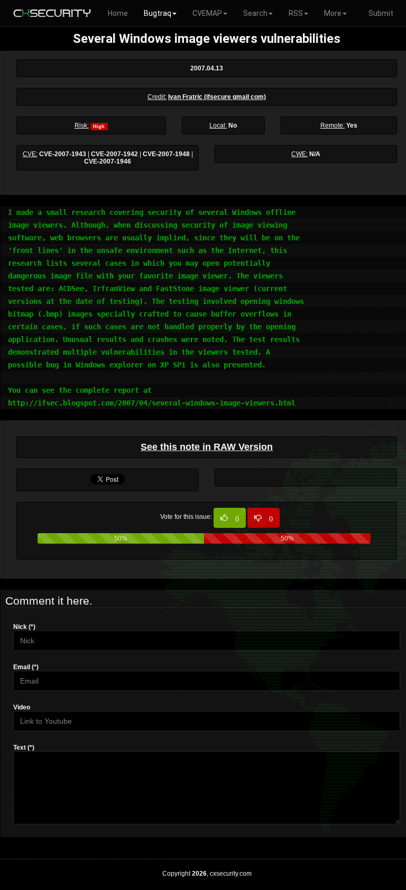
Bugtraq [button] (157, 13)
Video (21, 707)
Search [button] (255, 13)
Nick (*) (24, 627)
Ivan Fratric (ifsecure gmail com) (217, 97)
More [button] (333, 13)
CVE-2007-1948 (166, 154)
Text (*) (23, 747)
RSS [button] (296, 13)
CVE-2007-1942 (114, 154)
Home (118, 13)
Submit (380, 13)
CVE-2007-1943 (62, 154)
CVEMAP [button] (207, 13)
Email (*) (26, 667)
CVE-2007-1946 (107, 161)
